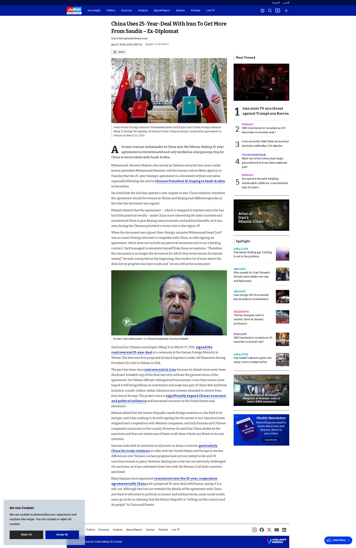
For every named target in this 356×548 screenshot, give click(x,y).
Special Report (162, 11)
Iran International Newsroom (129, 38)
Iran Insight (94, 11)
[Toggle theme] (286, 11)
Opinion (180, 11)
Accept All (62, 535)
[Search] (270, 10)
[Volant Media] (276, 542)
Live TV (211, 11)
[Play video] (278, 10)
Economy (126, 11)
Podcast (195, 11)
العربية (276, 3)
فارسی (286, 3)
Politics (111, 11)
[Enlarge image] (169, 302)
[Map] (262, 10)
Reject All (26, 535)
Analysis (143, 11)
